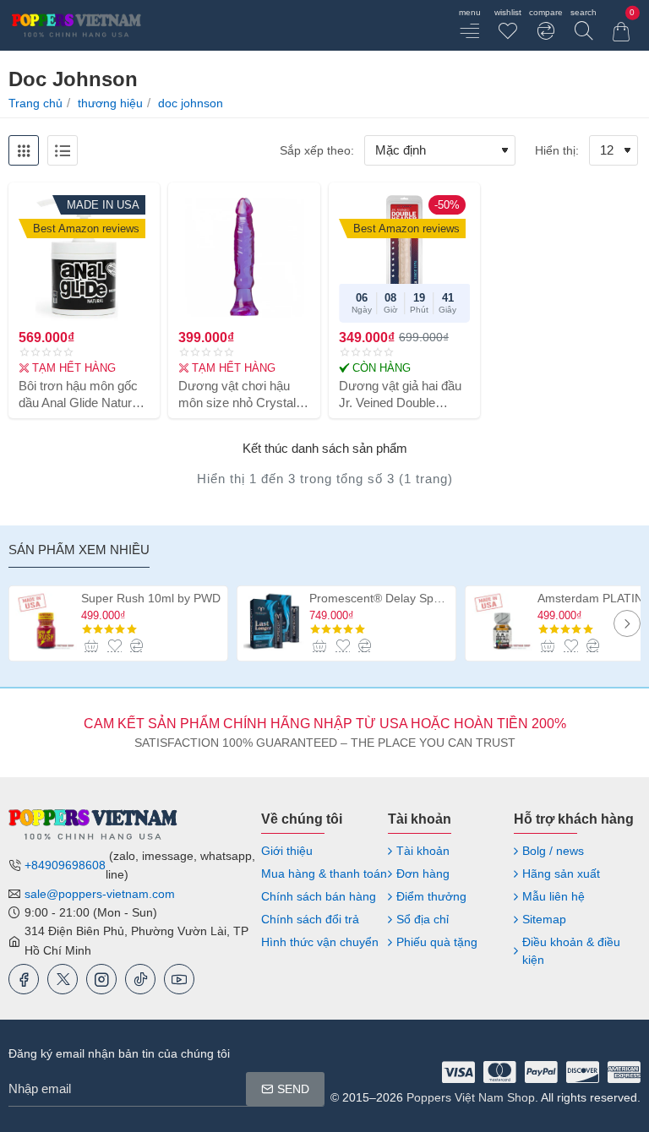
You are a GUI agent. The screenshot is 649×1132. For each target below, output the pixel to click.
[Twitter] (62, 979)
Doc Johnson (190, 103)
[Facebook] (23, 979)
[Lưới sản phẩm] (23, 150)
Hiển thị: (557, 150)
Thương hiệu (110, 103)
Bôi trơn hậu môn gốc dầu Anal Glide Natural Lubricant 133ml (80, 394)
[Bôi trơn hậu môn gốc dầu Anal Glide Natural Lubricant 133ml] (84, 256)
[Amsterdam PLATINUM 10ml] (502, 621)
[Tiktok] (140, 979)
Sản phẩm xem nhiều (79, 549)
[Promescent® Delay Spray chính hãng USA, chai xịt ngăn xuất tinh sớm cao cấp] (274, 621)
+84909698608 (65, 865)
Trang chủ (35, 102)
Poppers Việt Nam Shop (470, 1097)
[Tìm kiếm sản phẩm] (583, 25)
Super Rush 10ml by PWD (151, 598)
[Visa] (458, 1072)
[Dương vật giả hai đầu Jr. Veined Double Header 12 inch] (404, 256)
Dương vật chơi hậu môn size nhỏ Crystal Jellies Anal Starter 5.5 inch (239, 394)
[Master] (499, 1072)
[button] (92, 645)
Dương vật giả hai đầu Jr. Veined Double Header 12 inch (400, 394)
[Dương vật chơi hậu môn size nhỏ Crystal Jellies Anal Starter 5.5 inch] (243, 256)
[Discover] (582, 1072)
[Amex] (624, 1072)
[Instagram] (101, 979)
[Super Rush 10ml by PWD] (46, 621)
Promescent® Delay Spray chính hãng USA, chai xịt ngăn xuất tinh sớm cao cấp (379, 598)
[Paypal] (541, 1072)
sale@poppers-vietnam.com (100, 894)
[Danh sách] (62, 150)
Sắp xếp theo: (317, 150)
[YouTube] (179, 979)
